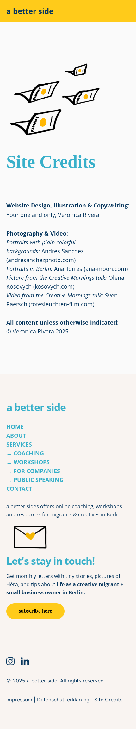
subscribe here (35, 611)
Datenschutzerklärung (63, 699)
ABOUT (16, 435)
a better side (29, 11)
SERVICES (19, 444)
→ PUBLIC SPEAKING (35, 480)
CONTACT (19, 488)
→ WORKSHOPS (28, 462)
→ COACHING (25, 453)
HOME (15, 426)
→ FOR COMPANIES (33, 471)
